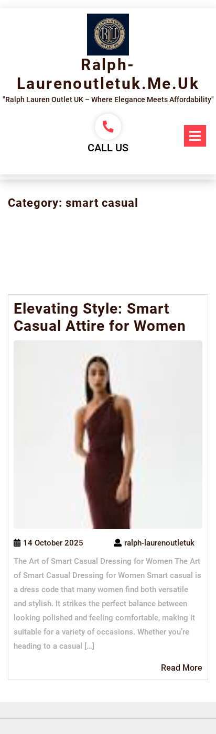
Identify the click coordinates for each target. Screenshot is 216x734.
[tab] (195, 136)
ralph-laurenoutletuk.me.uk (108, 74)
